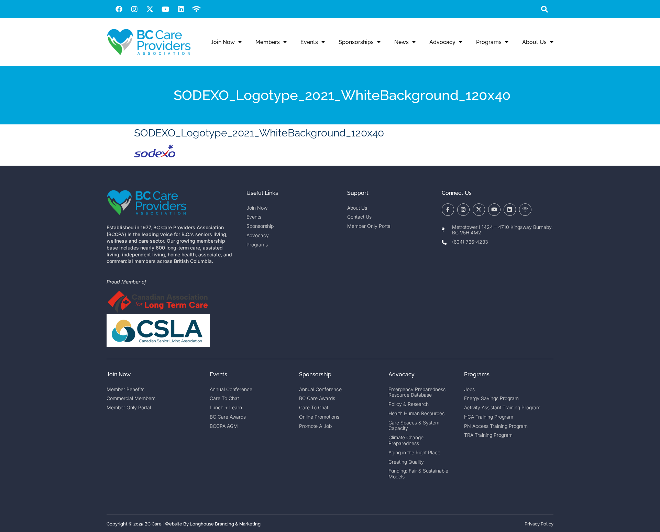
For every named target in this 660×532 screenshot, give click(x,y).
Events (309, 42)
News (401, 42)
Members (267, 42)
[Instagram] (134, 9)
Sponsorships (356, 42)
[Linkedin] (181, 9)
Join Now (223, 42)
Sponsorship (315, 374)
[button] (544, 9)
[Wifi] (196, 9)
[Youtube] (165, 9)
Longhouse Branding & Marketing (225, 524)
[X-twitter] (150, 9)
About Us (534, 42)
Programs (489, 42)
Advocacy (442, 42)
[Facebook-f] (448, 209)
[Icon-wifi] (525, 209)
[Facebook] (119, 9)
